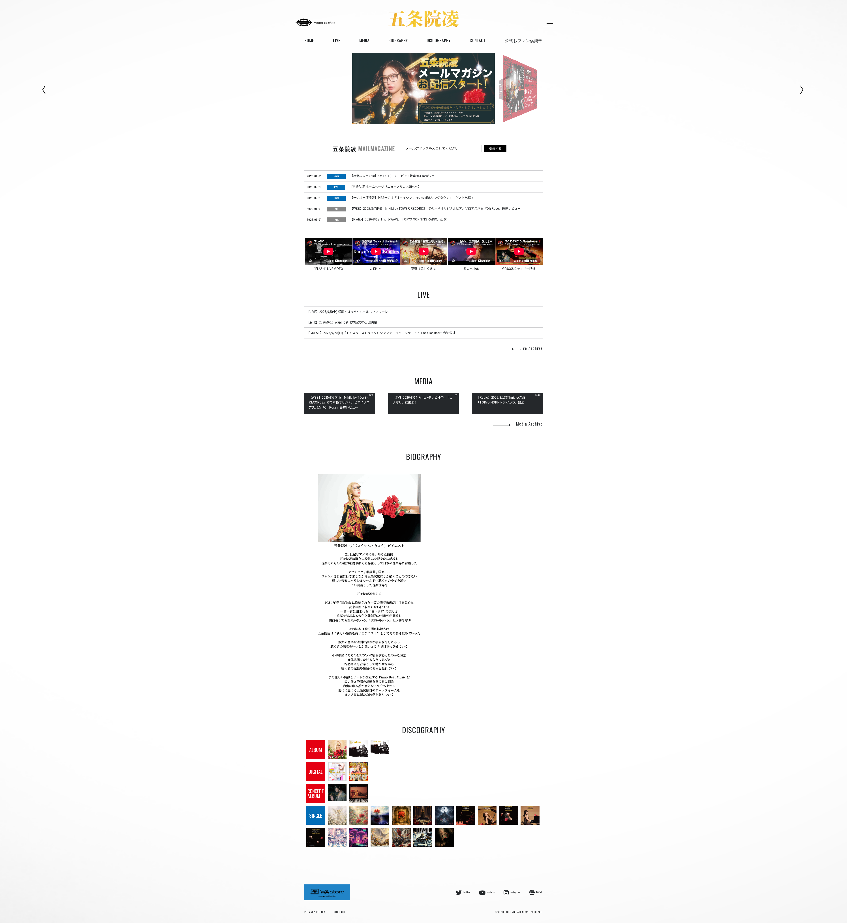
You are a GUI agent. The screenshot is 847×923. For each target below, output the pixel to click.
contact (478, 40)
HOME (309, 40)
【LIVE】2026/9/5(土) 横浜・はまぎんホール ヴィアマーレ (347, 311)
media (364, 40)
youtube (491, 892)
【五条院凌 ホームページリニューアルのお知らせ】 (385, 186)
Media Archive (529, 424)
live (336, 40)
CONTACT (340, 912)
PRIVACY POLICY (314, 912)
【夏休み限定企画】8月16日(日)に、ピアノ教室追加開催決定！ (394, 176)
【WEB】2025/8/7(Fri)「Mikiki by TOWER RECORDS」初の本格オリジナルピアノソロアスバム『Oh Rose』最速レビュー (435, 208)
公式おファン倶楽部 (524, 40)
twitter (466, 892)
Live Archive (531, 348)
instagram (515, 892)
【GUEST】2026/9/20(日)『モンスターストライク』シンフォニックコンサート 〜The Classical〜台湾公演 (381, 333)
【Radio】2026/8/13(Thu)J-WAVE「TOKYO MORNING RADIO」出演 (398, 219)
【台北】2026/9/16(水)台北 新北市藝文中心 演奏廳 (342, 322)
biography (398, 40)
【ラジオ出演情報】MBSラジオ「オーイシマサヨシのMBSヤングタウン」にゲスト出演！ (412, 197)
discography (439, 40)
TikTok (539, 892)
